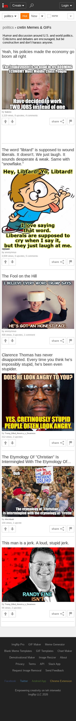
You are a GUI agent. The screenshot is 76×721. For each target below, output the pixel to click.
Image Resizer (47, 657)
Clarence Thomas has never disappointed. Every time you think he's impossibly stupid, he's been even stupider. (37, 362)
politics (8, 16)
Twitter (24, 681)
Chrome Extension (61, 681)
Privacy (20, 664)
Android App (39, 681)
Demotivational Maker (22, 657)
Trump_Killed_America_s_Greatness (20, 433)
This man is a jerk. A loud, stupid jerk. (35, 543)
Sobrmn (8, 112)
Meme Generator (55, 644)
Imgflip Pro (18, 644)
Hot (24, 16)
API (42, 664)
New (34, 16)
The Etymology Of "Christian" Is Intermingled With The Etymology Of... (36, 459)
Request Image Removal (26, 670)
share (55, 121)
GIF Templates (45, 650)
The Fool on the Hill (19, 276)
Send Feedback (54, 670)
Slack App (54, 664)
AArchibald (9, 519)
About (63, 657)
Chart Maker (65, 650)
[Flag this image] (70, 121)
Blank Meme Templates (18, 650)
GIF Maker (34, 644)
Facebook (10, 681)
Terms (32, 664)
